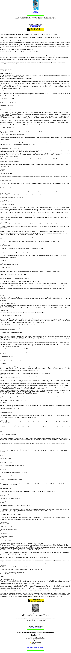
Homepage (35, 633)
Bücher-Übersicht (29, 647)
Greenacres (35, 11)
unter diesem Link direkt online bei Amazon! (35, 25)
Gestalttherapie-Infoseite (40, 647)
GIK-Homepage (34, 647)
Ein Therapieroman (35, 12)
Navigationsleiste (34, 26)
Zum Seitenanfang (35, 646)
